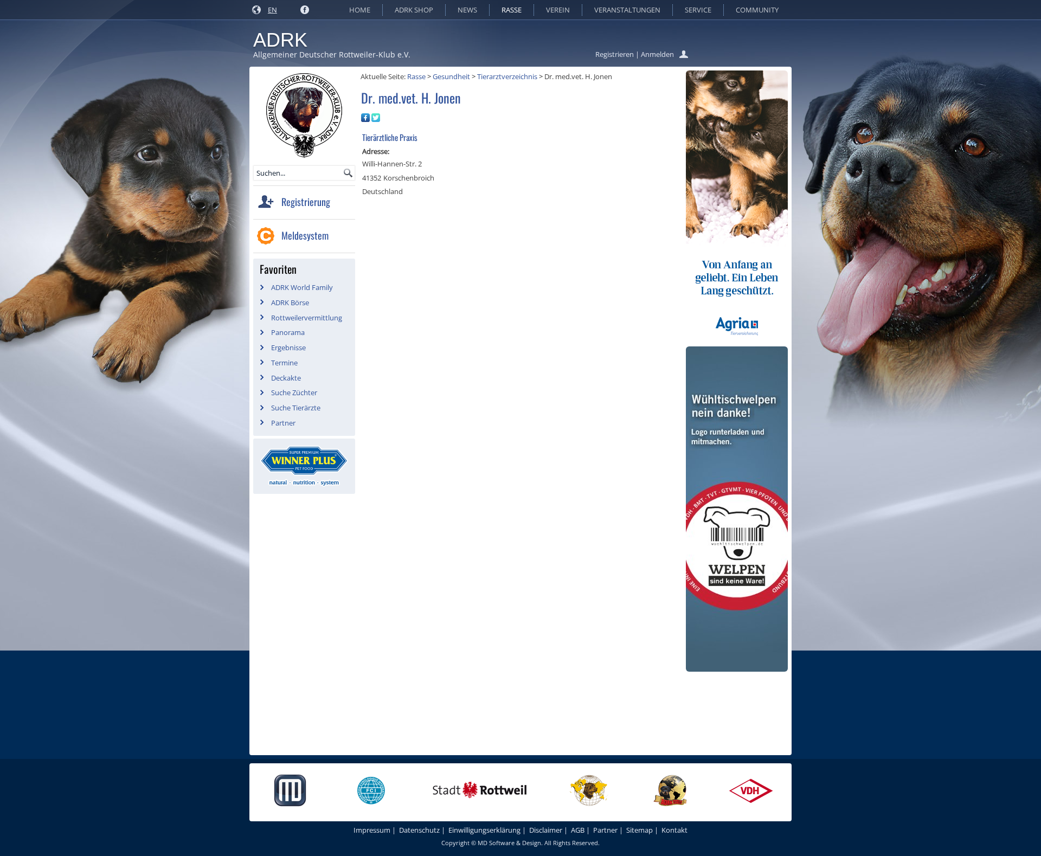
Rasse (512, 10)
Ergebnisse (288, 347)
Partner (283, 423)
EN (272, 10)
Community (757, 10)
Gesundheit (451, 76)
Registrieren (614, 54)
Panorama (288, 332)
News (467, 10)
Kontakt (674, 830)
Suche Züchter (294, 392)
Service (698, 10)
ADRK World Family (302, 287)
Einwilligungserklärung (484, 830)
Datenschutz (419, 830)
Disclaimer (545, 830)
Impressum (372, 830)
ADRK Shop (414, 10)
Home (359, 10)
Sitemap (639, 830)
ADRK (280, 40)
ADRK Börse (290, 302)
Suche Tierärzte (295, 408)
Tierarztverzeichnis (507, 76)
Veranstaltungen (627, 10)
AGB (577, 830)
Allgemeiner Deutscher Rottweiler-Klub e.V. (331, 54)
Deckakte (286, 378)
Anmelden (657, 54)
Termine (284, 363)
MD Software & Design (509, 843)
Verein (558, 10)
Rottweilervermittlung (306, 318)
